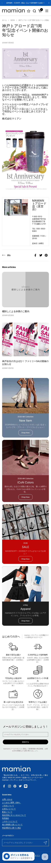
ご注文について (8, 806)
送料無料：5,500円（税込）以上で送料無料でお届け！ (25, 3)
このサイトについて (9, 821)
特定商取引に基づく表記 (11, 828)
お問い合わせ (7, 799)
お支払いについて (9, 809)
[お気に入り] (28, 11)
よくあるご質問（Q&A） (11, 802)
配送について (7, 812)
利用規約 (5, 818)
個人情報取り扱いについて (12, 824)
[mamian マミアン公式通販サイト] (13, 11)
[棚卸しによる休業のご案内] (25, 289)
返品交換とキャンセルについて (14, 815)
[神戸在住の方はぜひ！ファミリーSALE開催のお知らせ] (25, 339)
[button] (34, 11)
